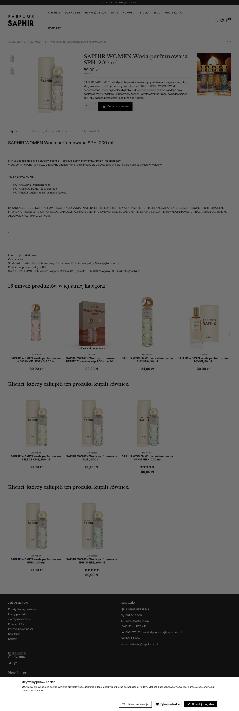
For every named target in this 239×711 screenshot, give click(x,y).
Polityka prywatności (33, 696)
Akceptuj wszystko (202, 704)
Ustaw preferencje (137, 704)
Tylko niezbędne (170, 704)
